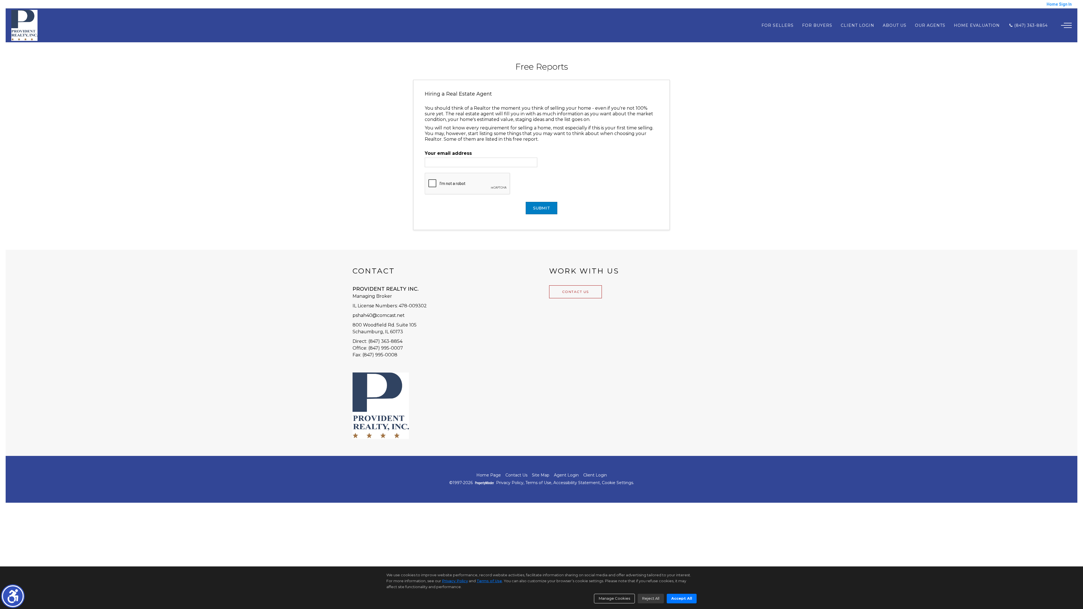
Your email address (448, 153)
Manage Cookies (614, 598)
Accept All (681, 598)
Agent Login (566, 475)
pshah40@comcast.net (379, 315)
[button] (13, 596)
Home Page (488, 475)
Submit (541, 208)
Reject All (650, 598)
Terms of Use (538, 482)
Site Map (540, 475)
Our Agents (930, 25)
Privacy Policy (509, 482)
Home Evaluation (977, 25)
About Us (894, 25)
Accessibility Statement (576, 482)
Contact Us (575, 292)
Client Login (857, 25)
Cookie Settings (617, 482)
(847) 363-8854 (1030, 25)
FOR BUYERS (817, 25)
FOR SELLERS (777, 25)
